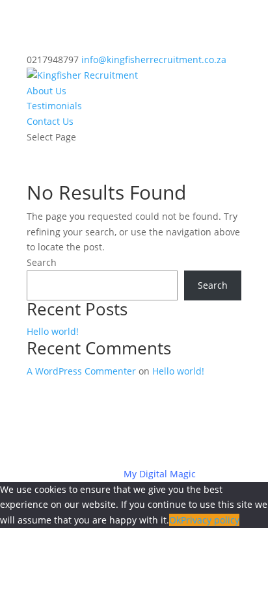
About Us (46, 91)
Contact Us (50, 121)
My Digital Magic (160, 474)
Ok (175, 520)
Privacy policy (210, 520)
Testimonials (54, 105)
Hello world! (53, 331)
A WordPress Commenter (81, 371)
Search (42, 262)
